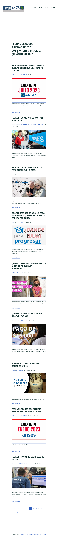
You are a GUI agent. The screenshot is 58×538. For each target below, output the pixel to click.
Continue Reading (16, 112)
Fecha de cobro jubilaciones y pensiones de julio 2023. (27, 168)
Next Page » (16, 512)
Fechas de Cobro (21, 74)
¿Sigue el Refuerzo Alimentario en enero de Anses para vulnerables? (29, 266)
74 (41, 508)
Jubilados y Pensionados (35, 124)
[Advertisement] (29, 29)
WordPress (39, 534)
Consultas (19, 272)
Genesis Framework (32, 534)
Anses (13, 74)
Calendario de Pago (22, 174)
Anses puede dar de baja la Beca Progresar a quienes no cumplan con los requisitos (28, 215)
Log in (44, 534)
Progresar (19, 222)
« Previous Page (17, 509)
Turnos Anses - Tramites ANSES (13, 9)
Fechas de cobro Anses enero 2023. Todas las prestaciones (26, 410)
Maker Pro (23, 534)
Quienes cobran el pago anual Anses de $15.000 (27, 314)
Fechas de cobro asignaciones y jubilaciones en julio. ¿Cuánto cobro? (28, 68)
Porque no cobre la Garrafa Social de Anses (26, 364)
